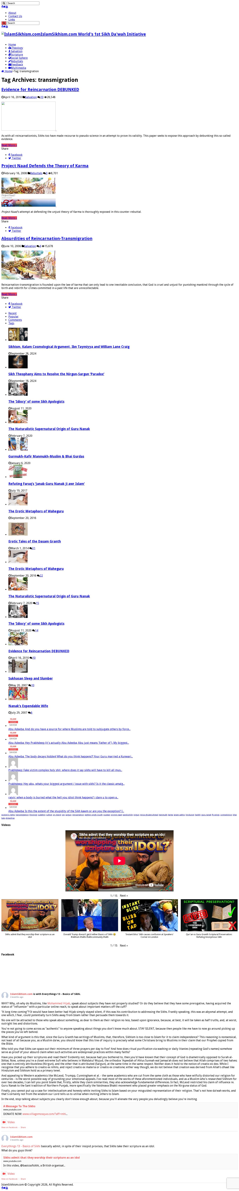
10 (41, 97)
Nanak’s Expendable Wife (28, 706)
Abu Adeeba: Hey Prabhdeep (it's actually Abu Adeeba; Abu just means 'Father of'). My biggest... (68, 742)
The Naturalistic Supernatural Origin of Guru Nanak (49, 429)
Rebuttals (17, 61)
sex (63, 815)
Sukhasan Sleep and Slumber (30, 678)
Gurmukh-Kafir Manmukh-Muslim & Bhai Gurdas (46, 456)
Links (11, 19)
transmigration (22, 815)
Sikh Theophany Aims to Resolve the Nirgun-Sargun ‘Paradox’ (56, 374)
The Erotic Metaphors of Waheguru (36, 511)
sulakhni (41, 815)
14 (36, 630)
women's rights (8, 815)
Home (12, 44)
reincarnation (78, 815)
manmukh (163, 815)
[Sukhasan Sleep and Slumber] (18, 671)
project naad (116, 815)
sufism (49, 815)
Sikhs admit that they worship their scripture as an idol (41, 1157)
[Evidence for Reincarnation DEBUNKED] (18, 644)
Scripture (17, 54)
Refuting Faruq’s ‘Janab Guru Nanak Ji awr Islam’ (46, 484)
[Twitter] (4, 6)
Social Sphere (19, 58)
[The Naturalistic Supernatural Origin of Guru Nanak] (18, 589)
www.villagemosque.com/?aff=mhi (44, 1114)
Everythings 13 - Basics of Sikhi (20, 1146)
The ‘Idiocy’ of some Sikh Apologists (36, 401)
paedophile (128, 815)
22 (41, 575)
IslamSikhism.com (21, 994)
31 (33, 548)
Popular (13, 316)
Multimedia (18, 68)
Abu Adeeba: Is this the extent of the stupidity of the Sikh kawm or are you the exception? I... (66, 811)
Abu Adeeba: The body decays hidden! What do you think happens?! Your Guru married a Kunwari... (70, 756)
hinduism (190, 815)
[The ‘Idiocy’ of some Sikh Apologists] (18, 617)
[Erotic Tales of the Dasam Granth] (18, 534)
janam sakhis (179, 815)
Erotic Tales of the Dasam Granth (34, 541)
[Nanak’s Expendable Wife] (18, 699)
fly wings (216, 815)
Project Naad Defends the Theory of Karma (45, 165)
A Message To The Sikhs (19, 1106)
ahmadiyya (10, 818)
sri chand (57, 815)
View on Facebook (9, 1127)
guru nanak (206, 815)
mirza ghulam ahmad (149, 815)
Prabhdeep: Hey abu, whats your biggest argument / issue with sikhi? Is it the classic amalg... (66, 783)
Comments (15, 320)
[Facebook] (2, 6)
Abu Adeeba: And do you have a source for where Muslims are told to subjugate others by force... (69, 729)
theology (33, 815)
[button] (124, 895)
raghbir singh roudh (94, 815)
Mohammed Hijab (58, 1003)
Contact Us (15, 16)
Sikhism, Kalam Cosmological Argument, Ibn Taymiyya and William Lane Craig (68, 347)
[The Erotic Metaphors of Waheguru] (18, 562)
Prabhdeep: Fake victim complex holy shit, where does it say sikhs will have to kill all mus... (65, 770)
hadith (198, 815)
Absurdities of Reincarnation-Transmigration (46, 238)
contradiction (226, 815)
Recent (12, 313)
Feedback (17, 64)
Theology (17, 48)
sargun (68, 815)
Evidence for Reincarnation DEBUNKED (40, 89)
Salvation (16, 51)
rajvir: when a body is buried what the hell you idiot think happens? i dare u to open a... (63, 797)
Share (23, 1127)
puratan (106, 815)
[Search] (3, 3)
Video (11, 1122)
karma (170, 815)
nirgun (136, 815)
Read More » (9, 145)
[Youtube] (7, 6)
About (12, 13)
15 (37, 603)
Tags (11, 323)
